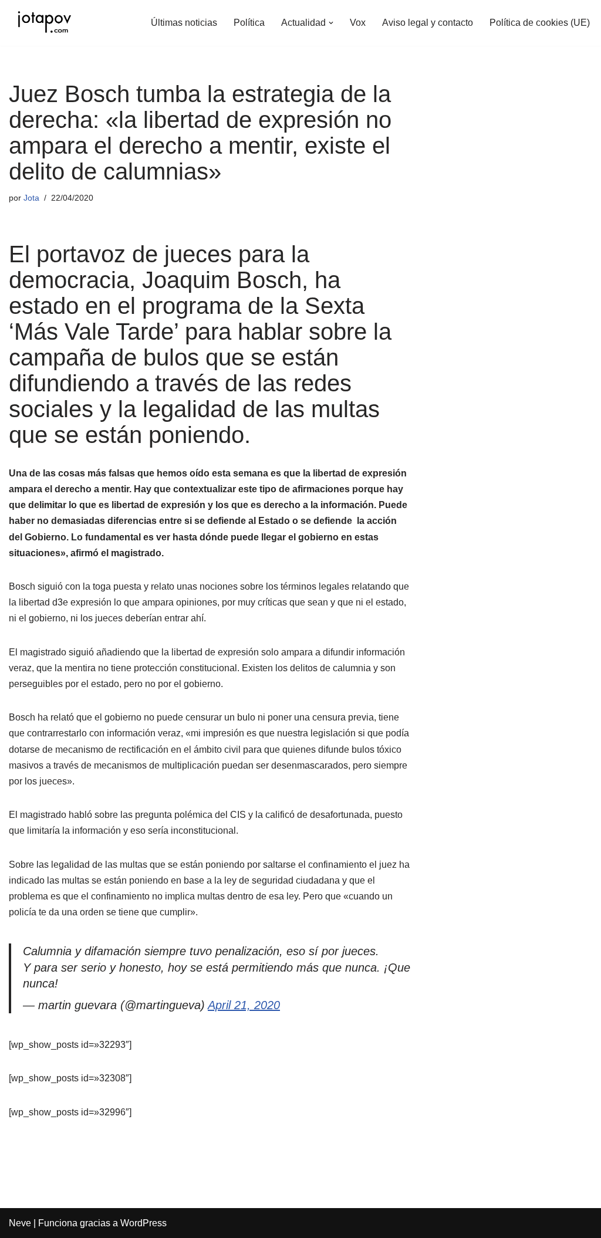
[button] (331, 23)
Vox (358, 23)
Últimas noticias (184, 23)
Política (249, 23)
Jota (31, 197)
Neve (20, 1223)
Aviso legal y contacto (427, 23)
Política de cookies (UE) (539, 23)
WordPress (143, 1223)
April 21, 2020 (244, 1005)
